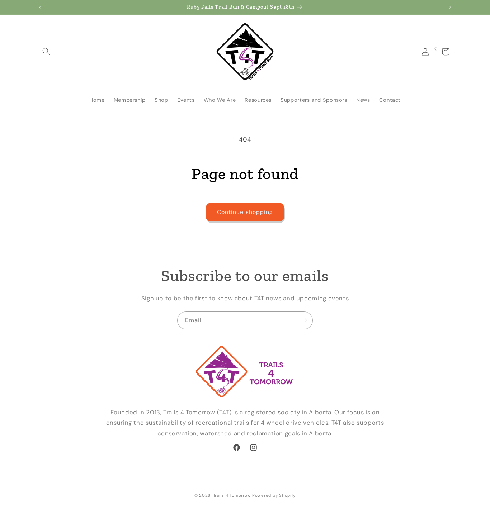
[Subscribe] (304, 320)
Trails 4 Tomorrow (232, 495)
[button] (46, 51)
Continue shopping (245, 212)
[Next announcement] (450, 7)
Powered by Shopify (274, 495)
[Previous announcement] (40, 7)
